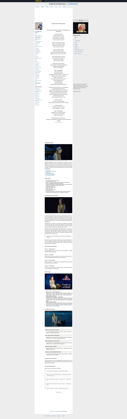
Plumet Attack (37, 64)
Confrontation (37, 48)
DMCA (63, 415)
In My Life (36, 61)
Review (51, 6)
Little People (36, 94)
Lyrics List (37, 6)
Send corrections (58, 392)
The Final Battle (37, 102)
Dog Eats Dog (37, 76)
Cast (60, 6)
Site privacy (59, 415)
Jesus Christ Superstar (78, 51)
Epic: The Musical (78, 53)
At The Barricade (37, 69)
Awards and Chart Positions (50, 174)
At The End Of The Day (38, 41)
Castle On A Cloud (37, 50)
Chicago (76, 44)
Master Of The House (38, 51)
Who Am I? (36, 45)
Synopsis (64, 6)
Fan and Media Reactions (50, 175)
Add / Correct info (48, 415)
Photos (47, 6)
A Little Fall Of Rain (37, 72)
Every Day (36, 103)
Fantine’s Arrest (37, 88)
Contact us (54, 415)
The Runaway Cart (37, 89)
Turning (36, 79)
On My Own (36, 68)
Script (56, 6)
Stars (35, 55)
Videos (42, 6)
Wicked (76, 46)
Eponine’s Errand (37, 93)
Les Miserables (73, 4)
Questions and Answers (50, 173)
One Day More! (37, 65)
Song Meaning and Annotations (51, 171)
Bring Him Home (37, 75)
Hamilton (76, 37)
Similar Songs (48, 172)
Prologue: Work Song (38, 35)
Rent (75, 42)
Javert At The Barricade (38, 71)
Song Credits (48, 170)
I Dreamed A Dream (37, 42)
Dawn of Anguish (37, 98)
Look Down (36, 54)
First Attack (36, 97)
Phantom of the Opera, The (79, 49)
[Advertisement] (53, 15)
